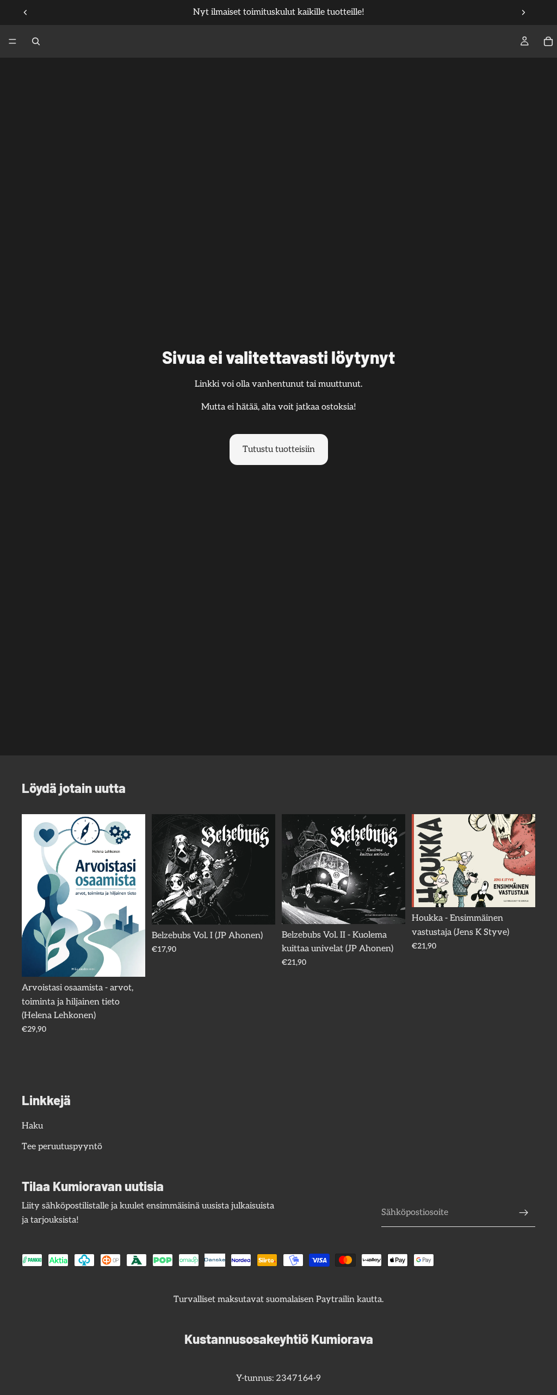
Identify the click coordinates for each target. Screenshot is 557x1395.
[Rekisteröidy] (523, 1212)
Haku (32, 1126)
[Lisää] (128, 960)
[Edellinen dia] (26, 12)
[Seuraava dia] (523, 12)
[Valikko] (12, 41)
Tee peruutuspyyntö (62, 1147)
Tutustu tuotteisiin (279, 449)
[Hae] (36, 41)
